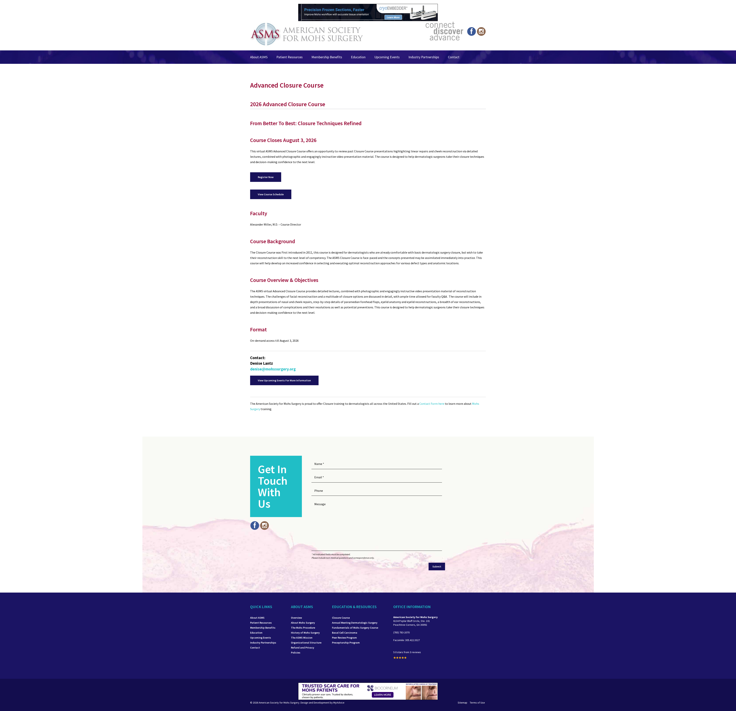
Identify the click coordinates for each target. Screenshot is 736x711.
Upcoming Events (387, 57)
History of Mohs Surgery (305, 632)
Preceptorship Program (346, 642)
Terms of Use (477, 702)
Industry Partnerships (423, 57)
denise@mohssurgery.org (273, 369)
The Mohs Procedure (303, 627)
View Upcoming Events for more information (284, 380)
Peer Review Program (344, 637)
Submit (436, 566)
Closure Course (341, 617)
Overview (296, 617)
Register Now (266, 177)
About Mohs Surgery (303, 622)
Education (358, 57)
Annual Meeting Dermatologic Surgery (354, 622)
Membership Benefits (326, 57)
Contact (453, 57)
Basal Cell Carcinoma (344, 632)
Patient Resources (289, 57)
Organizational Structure (306, 642)
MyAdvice (338, 702)
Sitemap (462, 702)
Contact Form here (432, 404)
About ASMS (259, 57)
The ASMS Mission (301, 637)
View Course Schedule (271, 194)
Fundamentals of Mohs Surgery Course (355, 627)
